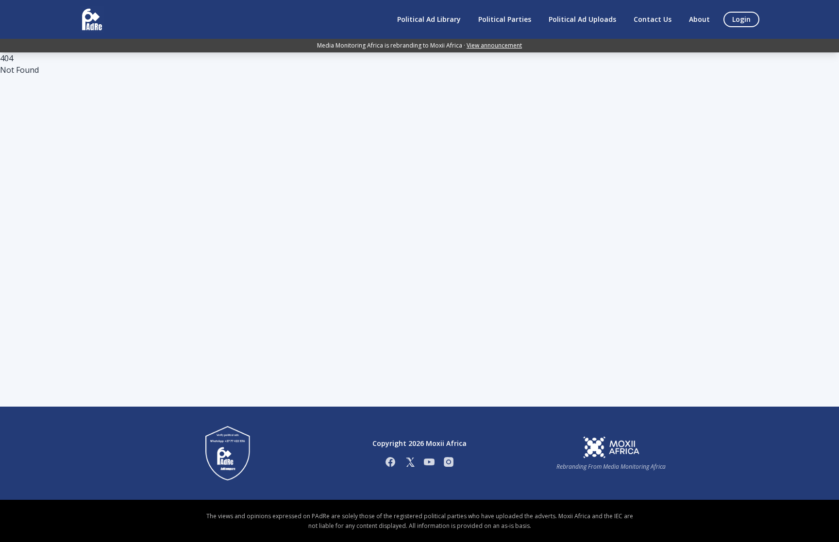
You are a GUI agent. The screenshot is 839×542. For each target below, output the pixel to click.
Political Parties (504, 19)
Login (741, 19)
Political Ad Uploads (582, 19)
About (699, 19)
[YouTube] (429, 462)
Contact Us (652, 19)
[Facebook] (390, 462)
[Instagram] (448, 462)
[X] (410, 462)
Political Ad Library (429, 19)
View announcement (494, 45)
